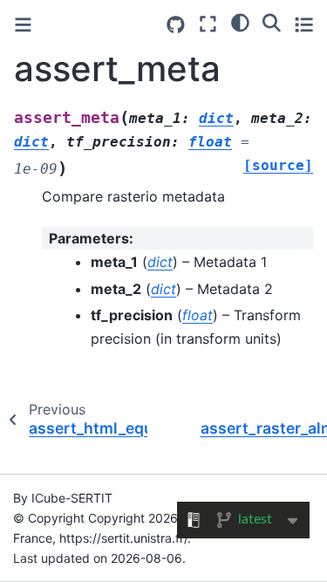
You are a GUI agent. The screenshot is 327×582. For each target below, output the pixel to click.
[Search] (271, 22)
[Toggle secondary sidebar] (304, 24)
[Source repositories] (176, 24)
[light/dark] (240, 22)
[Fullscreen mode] (208, 24)
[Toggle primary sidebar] (23, 25)
